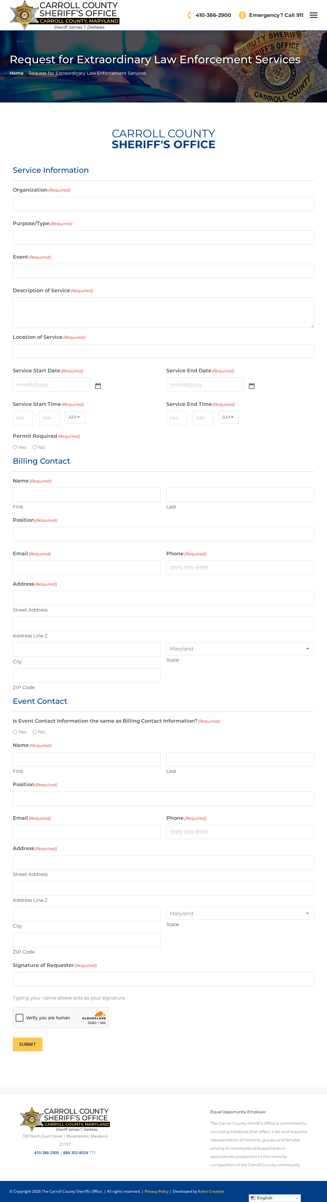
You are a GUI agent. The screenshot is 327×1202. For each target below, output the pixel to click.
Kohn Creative (211, 1191)
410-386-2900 (46, 1152)
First (18, 507)
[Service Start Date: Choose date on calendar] (98, 386)
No (41, 447)
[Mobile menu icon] (313, 15)
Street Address (30, 610)
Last (171, 507)
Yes (22, 447)
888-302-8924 (75, 1152)
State (172, 660)
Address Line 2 (30, 636)
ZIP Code (24, 687)
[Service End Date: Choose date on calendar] (251, 386)
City (17, 661)
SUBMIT (27, 1044)
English (264, 1198)
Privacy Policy (157, 1191)
